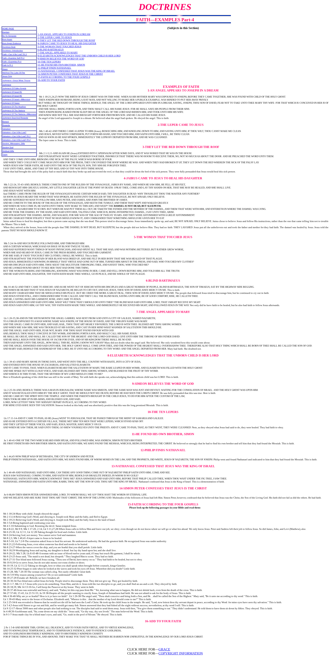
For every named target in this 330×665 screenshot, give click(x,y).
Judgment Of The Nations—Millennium (19, 114)
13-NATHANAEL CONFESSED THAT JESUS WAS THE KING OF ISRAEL (76, 70)
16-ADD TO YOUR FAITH (51, 80)
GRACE (164, 649)
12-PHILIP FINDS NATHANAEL (54, 67)
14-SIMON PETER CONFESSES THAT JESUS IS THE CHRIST (70, 74)
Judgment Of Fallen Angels (14, 88)
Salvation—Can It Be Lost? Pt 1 (16, 136)
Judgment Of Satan (11, 103)
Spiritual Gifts (8, 151)
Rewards (6, 125)
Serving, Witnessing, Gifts (13, 143)
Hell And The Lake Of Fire (13, 73)
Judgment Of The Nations (13, 110)
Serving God (7, 147)
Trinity (4, 155)
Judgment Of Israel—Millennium (16, 99)
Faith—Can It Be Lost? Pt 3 (14, 54)
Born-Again (7, 39)
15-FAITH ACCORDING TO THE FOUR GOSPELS (64, 77)
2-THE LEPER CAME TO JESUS (55, 37)
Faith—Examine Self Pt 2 (13, 58)
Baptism (5, 32)
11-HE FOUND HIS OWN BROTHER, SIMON (61, 64)
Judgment (6, 85)
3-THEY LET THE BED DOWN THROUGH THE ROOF (66, 40)
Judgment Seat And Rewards (15, 118)
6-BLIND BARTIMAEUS (51, 49)
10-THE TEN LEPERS (49, 61)
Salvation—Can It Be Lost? (14, 132)
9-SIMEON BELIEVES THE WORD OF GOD (61, 58)
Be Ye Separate (9, 36)
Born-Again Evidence (11, 43)
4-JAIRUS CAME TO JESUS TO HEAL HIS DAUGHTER (67, 43)
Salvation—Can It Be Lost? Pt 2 (16, 140)
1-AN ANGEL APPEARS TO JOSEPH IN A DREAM (64, 34)
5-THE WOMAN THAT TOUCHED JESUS (59, 46)
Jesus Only (7, 76)
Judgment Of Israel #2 (12, 96)
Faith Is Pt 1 (7, 65)
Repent (5, 121)
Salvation (6, 129)
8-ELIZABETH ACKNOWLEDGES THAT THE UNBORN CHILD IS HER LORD (79, 55)
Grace (5, 69)
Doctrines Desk (8, 47)
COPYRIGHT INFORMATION (181, 653)
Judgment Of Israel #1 (12, 92)
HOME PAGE (8, 28)
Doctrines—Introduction (12, 50)
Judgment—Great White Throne (16, 80)
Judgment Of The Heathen (14, 107)
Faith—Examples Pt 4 (11, 62)
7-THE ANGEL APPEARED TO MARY (58, 52)
